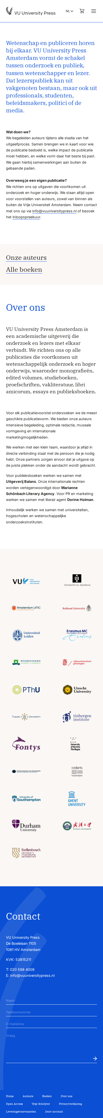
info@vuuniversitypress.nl (54, 211)
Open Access (14, 1104)
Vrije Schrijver (41, 1104)
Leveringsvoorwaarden (21, 1111)
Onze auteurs (26, 257)
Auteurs (28, 1096)
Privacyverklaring (70, 1104)
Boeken (47, 1096)
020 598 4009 (22, 969)
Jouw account (54, 1111)
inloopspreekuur (26, 217)
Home (10, 1096)
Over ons (66, 1096)
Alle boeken (24, 269)
